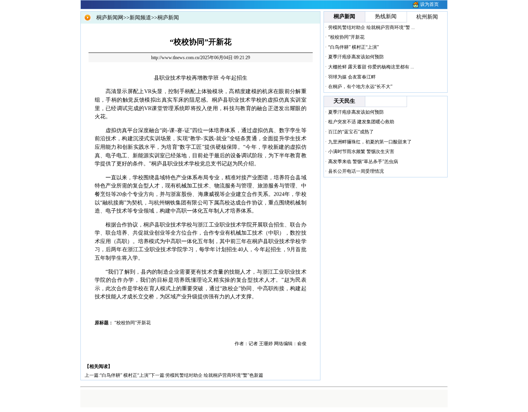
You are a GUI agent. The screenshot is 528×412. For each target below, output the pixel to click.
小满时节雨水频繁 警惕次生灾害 (361, 151)
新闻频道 (140, 17)
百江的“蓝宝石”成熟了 (351, 131)
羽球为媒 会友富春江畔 (352, 77)
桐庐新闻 (168, 17)
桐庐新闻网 (109, 17)
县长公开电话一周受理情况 (356, 171)
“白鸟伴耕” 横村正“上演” (125, 375)
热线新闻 (386, 16)
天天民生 (344, 101)
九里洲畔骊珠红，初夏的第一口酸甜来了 (370, 142)
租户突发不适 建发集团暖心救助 (361, 121)
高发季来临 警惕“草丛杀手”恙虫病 (363, 161)
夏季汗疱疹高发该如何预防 (356, 57)
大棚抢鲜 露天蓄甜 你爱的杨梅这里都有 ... (371, 67)
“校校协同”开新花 (346, 37)
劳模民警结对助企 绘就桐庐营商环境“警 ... (371, 27)
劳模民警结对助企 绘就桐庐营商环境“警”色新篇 (214, 375)
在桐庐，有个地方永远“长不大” (360, 86)
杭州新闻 (427, 17)
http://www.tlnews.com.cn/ (175, 57)
